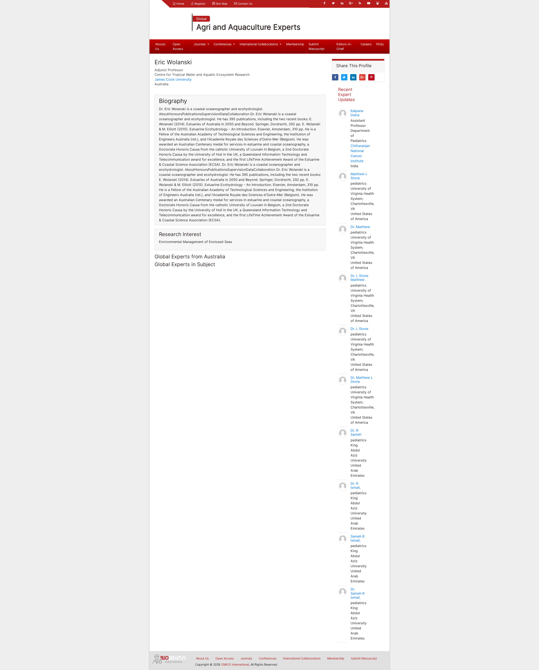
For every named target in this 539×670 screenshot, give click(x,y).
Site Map (221, 3)
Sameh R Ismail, (357, 538)
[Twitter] (333, 3)
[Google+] (351, 3)
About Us (202, 658)
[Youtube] (369, 3)
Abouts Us (160, 46)
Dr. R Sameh (356, 432)
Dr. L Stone (359, 329)
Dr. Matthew (360, 227)
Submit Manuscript (316, 46)
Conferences (223, 44)
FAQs (380, 44)
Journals (200, 44)
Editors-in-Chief (344, 46)
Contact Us (244, 3)
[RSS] (360, 3)
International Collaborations (259, 44)
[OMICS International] (169, 659)
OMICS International (235, 664)
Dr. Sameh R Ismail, (357, 593)
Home (180, 3)
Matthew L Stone (359, 176)
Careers (366, 44)
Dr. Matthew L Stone (362, 379)
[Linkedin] (342, 3)
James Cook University (173, 79)
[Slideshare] (377, 3)
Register (199, 3)
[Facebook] (324, 3)
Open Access (178, 46)
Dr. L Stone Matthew (359, 278)
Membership (295, 44)
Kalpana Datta (357, 113)
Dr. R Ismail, (355, 485)
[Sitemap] (386, 3)
